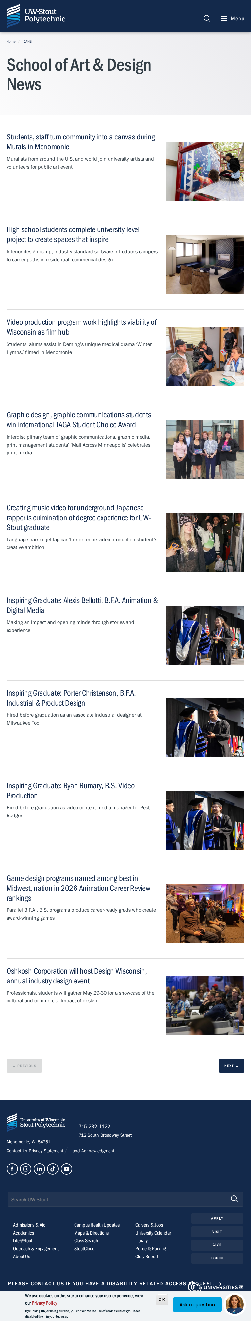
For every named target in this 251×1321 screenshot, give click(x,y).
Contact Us (18, 1151)
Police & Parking (150, 1249)
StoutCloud (84, 1249)
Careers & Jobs (149, 1225)
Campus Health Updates (97, 1225)
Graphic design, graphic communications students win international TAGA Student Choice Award (79, 420)
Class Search (86, 1241)
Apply (217, 1218)
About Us (21, 1256)
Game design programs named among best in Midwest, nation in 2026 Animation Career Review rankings (78, 888)
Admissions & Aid (29, 1225)
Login (217, 1258)
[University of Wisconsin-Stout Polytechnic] (36, 1124)
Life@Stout (22, 1241)
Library (141, 1241)
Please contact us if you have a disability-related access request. (111, 1284)
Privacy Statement (47, 1151)
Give (217, 1245)
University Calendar (153, 1233)
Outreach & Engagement (36, 1249)
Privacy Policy (44, 1303)
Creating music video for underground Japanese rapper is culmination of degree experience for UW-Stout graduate (79, 517)
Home (11, 41)
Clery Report (146, 1256)
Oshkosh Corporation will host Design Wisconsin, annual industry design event (77, 976)
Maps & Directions (91, 1233)
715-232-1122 (94, 1126)
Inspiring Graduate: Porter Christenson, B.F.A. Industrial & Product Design (71, 698)
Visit (217, 1232)
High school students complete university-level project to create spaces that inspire (73, 234)
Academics (23, 1233)
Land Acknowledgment (91, 1151)
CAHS (28, 41)
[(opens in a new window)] (12, 1169)
